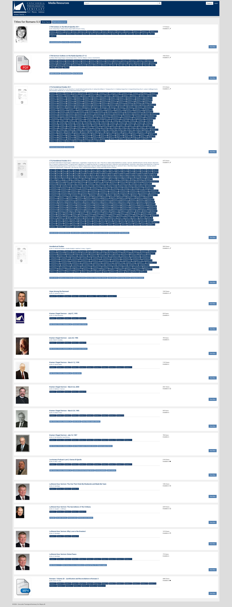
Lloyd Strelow (147, 164)
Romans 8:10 (98, 65)
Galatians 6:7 (144, 104)
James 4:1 (103, 222)
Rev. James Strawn (139, 164)
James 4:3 (116, 222)
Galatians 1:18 (70, 98)
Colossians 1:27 (130, 111)
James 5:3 (123, 224)
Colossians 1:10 (72, 109)
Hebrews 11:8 (119, 134)
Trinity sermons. (69, 147)
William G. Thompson (105, 89)
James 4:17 (104, 224)
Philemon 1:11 (108, 132)
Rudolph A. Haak (74, 248)
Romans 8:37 (155, 181)
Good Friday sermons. (79, 277)
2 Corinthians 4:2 (137, 267)
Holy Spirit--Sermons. (61, 517)
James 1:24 (67, 220)
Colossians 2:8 (62, 113)
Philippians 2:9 (105, 211)
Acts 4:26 (124, 174)
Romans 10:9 (134, 253)
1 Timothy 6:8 (86, 123)
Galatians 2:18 (88, 100)
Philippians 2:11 (123, 211)
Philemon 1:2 (147, 129)
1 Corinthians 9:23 (96, 262)
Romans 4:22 (69, 62)
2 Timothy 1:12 (139, 125)
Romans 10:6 (109, 253)
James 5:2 (117, 224)
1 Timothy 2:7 (53, 123)
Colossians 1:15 (119, 109)
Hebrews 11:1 (95, 134)
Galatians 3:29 (70, 102)
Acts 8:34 (113, 177)
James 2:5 (122, 220)
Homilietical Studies (56, 246)
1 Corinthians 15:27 (99, 186)
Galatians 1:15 (152, 95)
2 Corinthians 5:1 (54, 190)
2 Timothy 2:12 (97, 127)
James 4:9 (156, 222)
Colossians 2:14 (119, 113)
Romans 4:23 (77, 62)
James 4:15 (89, 224)
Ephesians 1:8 (127, 195)
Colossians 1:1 (96, 107)
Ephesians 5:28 (152, 206)
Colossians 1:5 (131, 107)
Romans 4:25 (93, 62)
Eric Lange (56, 167)
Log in (216, 3)
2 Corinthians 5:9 (133, 190)
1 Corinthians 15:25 (77, 186)
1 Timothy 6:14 (139, 123)
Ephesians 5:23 (107, 206)
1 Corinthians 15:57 (125, 93)
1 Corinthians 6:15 (103, 255)
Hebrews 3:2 (139, 211)
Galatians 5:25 (88, 104)
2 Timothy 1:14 (54, 127)
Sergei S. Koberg (138, 166)
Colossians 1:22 (82, 111)
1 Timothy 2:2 (115, 120)
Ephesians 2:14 (148, 197)
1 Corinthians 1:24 (91, 183)
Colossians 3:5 (62, 116)
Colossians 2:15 (128, 113)
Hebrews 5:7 (68, 215)
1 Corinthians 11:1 (140, 262)
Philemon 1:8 (84, 132)
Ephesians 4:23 (80, 204)
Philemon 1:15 (142, 132)
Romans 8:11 (106, 65)
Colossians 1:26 (121, 111)
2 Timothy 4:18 (138, 129)
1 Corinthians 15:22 (146, 183)
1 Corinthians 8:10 (84, 260)
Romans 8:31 (106, 181)
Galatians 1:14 (143, 95)
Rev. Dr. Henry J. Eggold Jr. (84, 248)
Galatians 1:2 (154, 93)
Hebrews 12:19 (96, 138)
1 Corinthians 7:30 (75, 258)
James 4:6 (136, 222)
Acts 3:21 (149, 172)
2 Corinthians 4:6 (131, 186)
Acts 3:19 (137, 172)
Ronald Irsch (86, 89)
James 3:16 (100, 33)
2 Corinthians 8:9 (123, 192)
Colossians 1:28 (140, 111)
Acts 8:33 (107, 177)
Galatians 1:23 (113, 98)
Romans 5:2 (60, 31)
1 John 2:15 (144, 33)
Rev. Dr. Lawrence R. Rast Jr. (120, 166)
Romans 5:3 (68, 31)
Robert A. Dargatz (87, 162)
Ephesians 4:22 (71, 204)
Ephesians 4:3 (141, 199)
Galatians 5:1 (79, 102)
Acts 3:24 (58, 174)
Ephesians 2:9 (122, 197)
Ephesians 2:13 (139, 197)
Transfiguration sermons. (137, 277)
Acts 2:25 (143, 170)
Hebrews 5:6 (60, 215)
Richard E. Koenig (80, 28)
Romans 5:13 (144, 583)
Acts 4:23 (105, 174)
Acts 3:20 (143, 172)
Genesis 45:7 (53, 296)
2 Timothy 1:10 (121, 125)
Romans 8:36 (147, 181)
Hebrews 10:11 (146, 215)
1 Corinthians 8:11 (94, 260)
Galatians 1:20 (88, 98)
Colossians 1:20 (63, 111)
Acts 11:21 (59, 179)
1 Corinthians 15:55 (103, 93)
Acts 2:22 (125, 170)
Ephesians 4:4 (150, 199)
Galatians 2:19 (96, 100)
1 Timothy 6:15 (148, 123)
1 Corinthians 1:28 (102, 296)
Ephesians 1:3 (85, 195)
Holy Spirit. (52, 517)
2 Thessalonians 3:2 (115, 118)
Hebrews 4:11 (83, 213)
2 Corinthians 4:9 (54, 188)
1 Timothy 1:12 (54, 120)
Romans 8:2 (146, 62)
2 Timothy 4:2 (53, 129)
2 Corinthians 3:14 (75, 267)
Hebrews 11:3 (111, 134)
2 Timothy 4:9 (111, 129)
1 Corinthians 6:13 (82, 255)
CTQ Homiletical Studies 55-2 (60, 161)
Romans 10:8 (126, 253)
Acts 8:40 (149, 177)
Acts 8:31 (94, 177)
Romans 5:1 (53, 31)
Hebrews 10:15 (70, 217)
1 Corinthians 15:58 (136, 93)
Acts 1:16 (58, 170)
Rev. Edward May (55, 28)
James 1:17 (120, 217)
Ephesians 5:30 (63, 208)
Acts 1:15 (52, 170)
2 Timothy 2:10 (79, 127)
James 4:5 (129, 222)
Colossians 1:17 (138, 109)
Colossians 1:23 (92, 111)
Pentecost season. (72, 517)
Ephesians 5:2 (133, 204)
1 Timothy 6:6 (70, 123)
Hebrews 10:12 (154, 215)
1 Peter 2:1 (113, 65)
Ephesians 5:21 (89, 206)
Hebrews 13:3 (61, 141)
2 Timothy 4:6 (86, 129)
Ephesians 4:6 (61, 202)
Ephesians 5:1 (125, 204)
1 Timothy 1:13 (63, 120)
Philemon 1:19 (70, 134)
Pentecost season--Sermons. (57, 147)
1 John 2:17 (53, 36)
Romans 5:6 (90, 31)
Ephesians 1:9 (135, 195)
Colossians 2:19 (112, 296)
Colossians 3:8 (89, 116)
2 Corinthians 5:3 (74, 190)
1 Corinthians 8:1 (96, 258)
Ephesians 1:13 (63, 197)
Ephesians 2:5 (88, 197)
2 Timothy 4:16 (120, 129)
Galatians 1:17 (62, 98)
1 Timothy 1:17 (98, 120)
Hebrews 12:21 (113, 138)
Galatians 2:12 (139, 98)
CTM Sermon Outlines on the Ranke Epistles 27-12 (68, 56)
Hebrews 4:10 (75, 213)
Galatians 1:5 (69, 95)
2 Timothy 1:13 (148, 125)
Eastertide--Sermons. (64, 233)
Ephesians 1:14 (71, 197)
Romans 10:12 (53, 255)
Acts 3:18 (131, 172)
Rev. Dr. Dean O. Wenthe (57, 89)
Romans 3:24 (61, 60)
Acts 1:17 (64, 170)
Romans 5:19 (85, 585)
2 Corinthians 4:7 (141, 186)
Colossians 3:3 (155, 113)
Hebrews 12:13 (79, 138)
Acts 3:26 (70, 174)
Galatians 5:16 (53, 33)
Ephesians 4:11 (79, 202)
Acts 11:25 (86, 179)
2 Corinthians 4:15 (117, 188)
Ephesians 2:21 (107, 199)
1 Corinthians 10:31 (107, 262)
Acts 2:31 (70, 172)
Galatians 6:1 (96, 104)
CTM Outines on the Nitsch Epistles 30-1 (64, 27)
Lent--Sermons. (65, 42)
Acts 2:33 (82, 172)
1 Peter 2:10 (66, 67)
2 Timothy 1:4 (70, 125)
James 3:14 (86, 33)
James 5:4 (130, 224)
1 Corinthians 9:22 (86, 262)
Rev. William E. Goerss (86, 57)
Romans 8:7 (75, 65)
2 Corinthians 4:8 (150, 186)
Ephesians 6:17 (143, 208)
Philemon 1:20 (78, 134)
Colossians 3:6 (71, 116)
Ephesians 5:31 (71, 208)
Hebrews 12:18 (88, 138)
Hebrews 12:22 (122, 138)
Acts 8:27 (70, 177)
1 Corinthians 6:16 (114, 255)
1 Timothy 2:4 (132, 120)
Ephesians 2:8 (113, 197)
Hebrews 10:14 (62, 217)
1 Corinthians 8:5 (135, 258)
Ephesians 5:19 (71, 206)
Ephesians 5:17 (54, 206)
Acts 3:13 (107, 172)
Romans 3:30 (109, 60)
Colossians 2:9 (71, 113)
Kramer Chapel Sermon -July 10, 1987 (63, 435)
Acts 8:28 (76, 177)
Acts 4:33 (58, 177)
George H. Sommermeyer (67, 57)
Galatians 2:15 (62, 100)
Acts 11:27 (99, 179)
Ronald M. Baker (55, 162)
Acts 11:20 (52, 179)
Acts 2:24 (137, 170)
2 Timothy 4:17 (129, 129)
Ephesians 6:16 (134, 208)
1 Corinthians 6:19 (145, 255)
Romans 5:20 (93, 585)
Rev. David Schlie (120, 164)
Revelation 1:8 (78, 226)
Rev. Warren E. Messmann (152, 162)
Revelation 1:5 (53, 226)
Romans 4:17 (134, 60)
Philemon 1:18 (61, 134)
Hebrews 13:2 (53, 141)
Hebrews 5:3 (145, 213)
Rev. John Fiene (73, 167)
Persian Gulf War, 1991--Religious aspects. (95, 565)
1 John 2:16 (151, 33)
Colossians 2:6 (149, 111)
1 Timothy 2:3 (123, 120)
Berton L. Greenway (147, 166)
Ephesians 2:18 (80, 199)
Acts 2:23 (131, 170)
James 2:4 (116, 220)
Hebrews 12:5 (119, 136)
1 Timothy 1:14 (71, 120)
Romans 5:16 (61, 585)
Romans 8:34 (130, 181)
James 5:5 (137, 224)
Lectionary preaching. (55, 42)
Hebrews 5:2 (138, 213)
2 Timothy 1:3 (62, 125)
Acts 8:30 (88, 177)
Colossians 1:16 (129, 109)
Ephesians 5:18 (63, 206)
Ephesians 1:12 (54, 197)
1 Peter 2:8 (52, 67)
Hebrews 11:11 (144, 134)
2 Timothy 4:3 (61, 129)
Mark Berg (60, 166)
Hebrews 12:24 (139, 138)
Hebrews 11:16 (79, 136)
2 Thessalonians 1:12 (91, 118)
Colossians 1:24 (102, 111)
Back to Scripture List (59, 22)
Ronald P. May (110, 166)
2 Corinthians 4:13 (96, 188)
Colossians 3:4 (53, 116)
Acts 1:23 (101, 170)
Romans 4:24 (85, 62)
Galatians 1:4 (61, 95)
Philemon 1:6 (69, 132)
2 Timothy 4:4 (70, 129)
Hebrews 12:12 (70, 138)
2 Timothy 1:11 (130, 125)
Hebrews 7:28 (137, 215)
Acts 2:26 (149, 170)
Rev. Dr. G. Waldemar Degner (118, 89)
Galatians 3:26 (148, 100)
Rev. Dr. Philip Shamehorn (57, 315)
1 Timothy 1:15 (80, 120)
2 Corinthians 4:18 (148, 188)
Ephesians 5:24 (116, 206)
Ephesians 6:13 (107, 208)
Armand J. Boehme (64, 167)
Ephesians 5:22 (98, 206)
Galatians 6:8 (152, 104)
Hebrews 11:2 (103, 134)
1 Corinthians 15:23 (55, 186)
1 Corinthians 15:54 (92, 93)
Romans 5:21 (101, 585)
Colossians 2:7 (53, 113)
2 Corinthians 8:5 (84, 192)
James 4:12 (67, 224)
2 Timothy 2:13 (106, 127)
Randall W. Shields (57, 90)
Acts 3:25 (64, 174)
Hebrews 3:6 (60, 213)
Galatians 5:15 (153, 31)
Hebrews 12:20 (105, 138)
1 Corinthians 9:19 (54, 262)
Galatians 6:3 (112, 104)
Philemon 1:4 (53, 132)
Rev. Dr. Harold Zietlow (77, 89)
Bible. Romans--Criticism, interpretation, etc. (60, 324)
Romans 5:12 (136, 583)
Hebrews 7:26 (122, 215)
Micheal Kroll (89, 167)
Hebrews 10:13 (53, 217)
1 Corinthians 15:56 (114, 93)
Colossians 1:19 (54, 111)
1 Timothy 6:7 (78, 123)
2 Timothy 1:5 (79, 125)
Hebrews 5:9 (82, 215)
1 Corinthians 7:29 (65, 258)
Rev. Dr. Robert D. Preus (56, 412)
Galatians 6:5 (128, 104)
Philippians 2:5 (71, 211)
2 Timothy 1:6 (87, 125)
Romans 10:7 (117, 253)
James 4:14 (82, 224)
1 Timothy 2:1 (107, 120)
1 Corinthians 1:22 (70, 183)
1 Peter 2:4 (132, 65)
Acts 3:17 (125, 172)
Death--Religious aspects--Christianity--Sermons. (85, 446)
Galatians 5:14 (145, 31)
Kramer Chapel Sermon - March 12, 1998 (64, 362)
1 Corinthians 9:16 (126, 260)
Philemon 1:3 (154, 129)
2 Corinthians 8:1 (153, 190)
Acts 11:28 (106, 179)
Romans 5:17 (69, 585)
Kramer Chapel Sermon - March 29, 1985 (64, 411)
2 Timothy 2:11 (88, 127)
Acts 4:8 (76, 174)
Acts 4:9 (82, 174)
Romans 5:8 (105, 31)
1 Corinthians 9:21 (75, 262)
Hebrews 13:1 (148, 138)
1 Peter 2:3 (126, 65)
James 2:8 (129, 220)
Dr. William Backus (64, 28)
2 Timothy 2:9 (70, 127)
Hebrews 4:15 (115, 213)
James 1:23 (60, 220)
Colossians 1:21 (73, 111)
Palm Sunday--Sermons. (86, 233)
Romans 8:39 (61, 183)
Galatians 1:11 (118, 95)
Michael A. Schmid (129, 164)
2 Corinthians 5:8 (123, 190)
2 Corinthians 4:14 (106, 188)
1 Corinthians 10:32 (118, 262)
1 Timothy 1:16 (89, 120)
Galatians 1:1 (146, 93)
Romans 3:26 (77, 60)
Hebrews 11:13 (53, 136)
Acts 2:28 (52, 172)
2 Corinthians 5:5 (93, 190)
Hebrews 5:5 (53, 215)
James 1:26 (82, 220)
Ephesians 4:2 (133, 199)
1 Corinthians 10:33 (130, 262)
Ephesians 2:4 (80, 197)
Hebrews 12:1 (87, 136)
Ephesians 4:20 (54, 204)
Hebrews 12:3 (103, 136)
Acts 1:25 (113, 170)
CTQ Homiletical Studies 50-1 (60, 87)
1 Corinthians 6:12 (71, 255)
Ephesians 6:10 (80, 208)
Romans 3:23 (53, 60)
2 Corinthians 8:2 (54, 192)
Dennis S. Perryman (68, 166)
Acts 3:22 (155, 172)
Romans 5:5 (83, 31)
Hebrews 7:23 (98, 215)
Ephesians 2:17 (71, 199)
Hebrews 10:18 (96, 217)
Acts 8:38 (137, 177)
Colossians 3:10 (107, 116)
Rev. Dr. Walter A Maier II (110, 162)
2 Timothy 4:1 (150, 127)
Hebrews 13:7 (93, 141)
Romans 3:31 (117, 60)
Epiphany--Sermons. (55, 73)
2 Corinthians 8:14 (144, 192)
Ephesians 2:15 (54, 199)
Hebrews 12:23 (131, 138)
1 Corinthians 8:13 (115, 260)
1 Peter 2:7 (152, 65)
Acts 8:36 (125, 177)
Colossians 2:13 (109, 113)
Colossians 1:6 (140, 107)
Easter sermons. (54, 233)
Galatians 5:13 (136, 31)
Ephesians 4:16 (123, 202)
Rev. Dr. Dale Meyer (55, 486)
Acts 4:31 (154, 174)
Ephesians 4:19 (150, 202)
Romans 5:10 (120, 31)
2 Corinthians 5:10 (143, 190)
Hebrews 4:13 (99, 213)
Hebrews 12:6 (127, 136)
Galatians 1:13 (135, 95)
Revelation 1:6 (61, 226)
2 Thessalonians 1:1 (127, 116)
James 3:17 (108, 33)
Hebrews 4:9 (68, 213)
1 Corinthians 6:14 (93, 255)
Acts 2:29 (58, 172)
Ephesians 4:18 (141, 202)
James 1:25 (75, 220)
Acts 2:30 (64, 172)
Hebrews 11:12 (152, 134)
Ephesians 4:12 (88, 202)
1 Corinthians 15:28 (110, 186)
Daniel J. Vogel (79, 162)
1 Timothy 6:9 (95, 123)
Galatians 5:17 (62, 33)
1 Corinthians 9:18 (147, 260)
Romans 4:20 (53, 62)
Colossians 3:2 (146, 113)
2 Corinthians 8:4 (74, 192)
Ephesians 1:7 (118, 195)
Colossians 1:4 (123, 107)
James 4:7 (143, 222)
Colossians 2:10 (81, 113)
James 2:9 (135, 220)
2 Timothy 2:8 (62, 127)
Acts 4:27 (130, 174)
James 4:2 (110, 222)
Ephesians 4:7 (70, 202)
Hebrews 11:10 (135, 134)
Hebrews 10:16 (79, 217)
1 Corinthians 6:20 (54, 258)
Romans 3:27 (85, 60)
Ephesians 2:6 (97, 197)
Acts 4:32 (52, 177)
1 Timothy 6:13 (130, 123)
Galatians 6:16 (87, 107)
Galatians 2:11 (131, 98)
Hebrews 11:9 (127, 134)
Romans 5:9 (112, 31)
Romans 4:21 (61, 62)
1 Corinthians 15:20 (124, 183)
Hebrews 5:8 (75, 215)
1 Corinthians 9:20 (65, 262)
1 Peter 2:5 (139, 65)
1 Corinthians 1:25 (102, 183)
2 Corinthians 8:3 (64, 192)
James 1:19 (135, 217)
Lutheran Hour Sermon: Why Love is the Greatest (67, 531)
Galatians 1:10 (109, 95)
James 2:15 (53, 222)
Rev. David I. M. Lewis (56, 580)
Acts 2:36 (101, 172)
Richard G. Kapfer (81, 90)
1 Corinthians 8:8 (64, 260)
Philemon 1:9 (92, 132)
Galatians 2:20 (105, 100)
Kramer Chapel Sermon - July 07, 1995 (63, 313)
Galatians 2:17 (79, 100)
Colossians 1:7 (149, 107)
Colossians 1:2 (105, 107)
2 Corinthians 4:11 (74, 188)
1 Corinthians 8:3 (116, 258)
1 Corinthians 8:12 (105, 260)
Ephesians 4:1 (125, 199)
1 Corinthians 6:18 (135, 255)
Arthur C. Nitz (77, 57)
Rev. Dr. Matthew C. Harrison (58, 389)
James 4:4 (123, 222)
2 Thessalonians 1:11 (78, 118)
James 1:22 (53, 220)
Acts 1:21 (88, 170)
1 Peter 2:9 (59, 67)
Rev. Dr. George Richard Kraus (132, 89)
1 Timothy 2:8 (61, 123)
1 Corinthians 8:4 (126, 258)
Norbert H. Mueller (65, 248)
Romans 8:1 (138, 62)
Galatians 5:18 (70, 33)
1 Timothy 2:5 (140, 120)
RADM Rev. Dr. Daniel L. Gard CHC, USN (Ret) (126, 162)
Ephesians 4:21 (63, 204)
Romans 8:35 (138, 181)
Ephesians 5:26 (134, 206)
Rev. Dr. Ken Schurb (67, 89)
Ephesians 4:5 (53, 202)
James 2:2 (102, 220)
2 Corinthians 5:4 (84, 190)
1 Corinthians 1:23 (81, 183)
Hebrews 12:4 (111, 136)
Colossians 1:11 (81, 109)
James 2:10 (143, 220)
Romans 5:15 (53, 585)
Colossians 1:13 (100, 109)
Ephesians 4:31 (107, 204)
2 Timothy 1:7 (95, 125)
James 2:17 (67, 222)
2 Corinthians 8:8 (113, 192)
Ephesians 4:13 (97, 202)
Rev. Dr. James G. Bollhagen (147, 89)
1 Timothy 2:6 (148, 120)
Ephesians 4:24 (89, 204)
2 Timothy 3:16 (133, 127)
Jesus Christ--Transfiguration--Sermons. (97, 277)
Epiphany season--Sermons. (66, 277)
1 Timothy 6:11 (113, 123)
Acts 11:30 (119, 179)
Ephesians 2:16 (63, 199)
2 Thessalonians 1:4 (55, 118)
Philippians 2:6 (80, 211)
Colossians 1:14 (110, 109)
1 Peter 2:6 (145, 65)
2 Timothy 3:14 (115, 127)
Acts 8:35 (119, 177)
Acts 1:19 (76, 170)
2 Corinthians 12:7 (154, 192)
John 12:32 (60, 296)
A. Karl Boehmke (96, 57)
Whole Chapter (46, 22)
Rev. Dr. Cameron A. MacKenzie (57, 164)
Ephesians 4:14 (105, 202)
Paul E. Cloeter (112, 164)
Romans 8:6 (68, 65)
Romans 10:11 (151, 253)
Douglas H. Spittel (71, 162)
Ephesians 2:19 (89, 199)
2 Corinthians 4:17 (138, 188)
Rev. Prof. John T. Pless (98, 162)
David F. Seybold (78, 164)
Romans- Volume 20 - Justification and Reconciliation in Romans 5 (74, 579)
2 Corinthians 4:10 (64, 188)
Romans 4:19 (150, 60)
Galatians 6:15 (78, 107)
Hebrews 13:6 (85, 141)
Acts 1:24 (107, 170)
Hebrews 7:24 (106, 215)
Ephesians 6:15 (125, 208)
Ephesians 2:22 (116, 199)
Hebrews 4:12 (91, 213)
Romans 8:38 (53, 183)
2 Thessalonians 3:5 (150, 118)
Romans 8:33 (122, 181)
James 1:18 (128, 217)
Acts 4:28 (136, 174)
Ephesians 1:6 (110, 195)
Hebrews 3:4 (154, 211)
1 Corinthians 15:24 (66, 186)
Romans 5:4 (75, 31)
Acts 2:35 (94, 172)
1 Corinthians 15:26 (88, 186)
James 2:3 (109, 220)
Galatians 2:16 (70, 100)
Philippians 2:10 (114, 211)
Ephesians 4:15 (114, 202)
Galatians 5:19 (139, 102)
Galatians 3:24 (131, 100)
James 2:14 (150, 220)
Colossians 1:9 (62, 109)
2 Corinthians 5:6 (103, 190)
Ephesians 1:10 (144, 195)
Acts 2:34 (88, 172)
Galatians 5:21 (53, 104)
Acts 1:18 (70, 170)
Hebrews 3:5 (53, 213)
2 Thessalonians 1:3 (151, 116)
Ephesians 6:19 (54, 211)
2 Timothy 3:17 (142, 127)
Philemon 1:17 (53, 134)
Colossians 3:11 (117, 116)
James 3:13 (79, 33)
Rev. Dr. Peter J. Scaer (56, 461)
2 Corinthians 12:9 (65, 195)
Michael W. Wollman (111, 167)
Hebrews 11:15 (70, 136)
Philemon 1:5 (61, 132)
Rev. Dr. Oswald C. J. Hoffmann (58, 509)
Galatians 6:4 (120, 104)
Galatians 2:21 (113, 100)
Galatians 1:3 (53, 95)
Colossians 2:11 (90, 113)
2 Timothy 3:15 (124, 127)
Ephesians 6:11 (89, 208)
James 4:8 (149, 222)
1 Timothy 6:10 (104, 123)
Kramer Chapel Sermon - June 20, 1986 (63, 338)
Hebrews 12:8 (143, 136)
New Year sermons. (77, 73)
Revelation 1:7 (70, 226)
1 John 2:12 (122, 33)
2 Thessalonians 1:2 (139, 116)
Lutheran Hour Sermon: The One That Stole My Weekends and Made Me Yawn (77, 484)
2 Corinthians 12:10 (76, 195)
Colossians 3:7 (80, 116)
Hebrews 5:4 (153, 213)
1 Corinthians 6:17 (124, 255)
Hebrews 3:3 (146, 211)
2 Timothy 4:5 (78, 129)
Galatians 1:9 (101, 95)
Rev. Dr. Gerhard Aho (95, 89)
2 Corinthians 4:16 (127, 188)
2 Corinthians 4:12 (85, 188)
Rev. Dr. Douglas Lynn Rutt (89, 164)
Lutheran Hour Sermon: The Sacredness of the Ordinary (70, 507)
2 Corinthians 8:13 (133, 192)
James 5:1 (110, 224)
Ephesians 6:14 (116, 208)
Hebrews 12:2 (95, 136)
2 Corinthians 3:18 (117, 267)
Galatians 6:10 (61, 107)
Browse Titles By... (19, 14)
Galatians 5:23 (70, 104)
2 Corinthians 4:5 (121, 186)
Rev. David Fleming (65, 437)
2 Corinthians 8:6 (93, 192)
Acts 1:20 (82, 170)
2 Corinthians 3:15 (86, 267)
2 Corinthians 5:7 (113, 190)
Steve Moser (130, 166)
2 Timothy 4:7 (95, 129)
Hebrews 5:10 (90, 215)
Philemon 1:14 (133, 132)
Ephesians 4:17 (132, 202)
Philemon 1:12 (117, 132)
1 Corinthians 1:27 (91, 296)
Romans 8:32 (114, 181)
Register (209, 3)
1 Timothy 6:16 (54, 125)
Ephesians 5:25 (125, 206)
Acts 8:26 (64, 177)
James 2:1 (96, 220)
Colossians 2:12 (100, 113)
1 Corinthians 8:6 (145, 258)
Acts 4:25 (117, 174)
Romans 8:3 (153, 62)
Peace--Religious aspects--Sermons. (91, 421)
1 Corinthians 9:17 (136, 260)
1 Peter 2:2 (119, 65)
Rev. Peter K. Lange (81, 167)
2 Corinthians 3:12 (54, 267)
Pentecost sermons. (114, 233)
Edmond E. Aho (141, 162)
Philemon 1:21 (87, 134)
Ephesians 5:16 (151, 204)
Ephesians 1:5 (102, 195)
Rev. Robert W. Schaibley (100, 166)
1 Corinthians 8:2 (106, 258)
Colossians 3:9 (98, 116)
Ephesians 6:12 (98, 208)
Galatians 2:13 (148, 98)
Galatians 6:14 (70, 107)
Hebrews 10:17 (88, 217)
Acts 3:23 (52, 174)
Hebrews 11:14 (62, 136)
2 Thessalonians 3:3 (126, 118)
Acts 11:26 (93, 179)
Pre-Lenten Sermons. (75, 42)
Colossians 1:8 (53, 109)
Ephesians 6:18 (152, 208)
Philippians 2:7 (88, 211)
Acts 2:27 (155, 170)
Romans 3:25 (69, 60)
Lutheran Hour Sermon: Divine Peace (62, 554)
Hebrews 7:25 (114, 215)
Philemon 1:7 (76, 132)
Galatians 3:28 (62, 102)
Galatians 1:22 (105, 98)
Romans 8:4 (53, 65)
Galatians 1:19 (79, 98)
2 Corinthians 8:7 (103, 192)
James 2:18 (75, 222)
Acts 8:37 (131, 177)
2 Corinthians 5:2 (64, 190)
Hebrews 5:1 (131, 213)
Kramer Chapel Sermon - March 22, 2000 (64, 387)
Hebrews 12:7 (135, 136)
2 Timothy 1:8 (104, 125)
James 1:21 (149, 217)
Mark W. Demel (63, 162)
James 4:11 (60, 224)
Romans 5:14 (152, 583)
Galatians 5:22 (62, 104)
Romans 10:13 (62, 255)
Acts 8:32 (101, 177)
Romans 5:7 (98, 31)
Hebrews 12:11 (62, 138)
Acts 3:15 (119, 172)
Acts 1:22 (94, 170)
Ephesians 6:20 (63, 211)
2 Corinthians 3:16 (96, 267)
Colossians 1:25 (111, 111)
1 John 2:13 (129, 33)
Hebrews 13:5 (77, 141)
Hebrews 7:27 (130, 215)
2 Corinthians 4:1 (128, 267)
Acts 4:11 (93, 174)
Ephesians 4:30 (98, 204)
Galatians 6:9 (53, 107)
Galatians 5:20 (147, 102)
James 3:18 (115, 33)
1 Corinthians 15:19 (113, 183)
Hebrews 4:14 (107, 213)
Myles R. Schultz (97, 167)
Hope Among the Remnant (59, 291)
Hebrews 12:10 (53, 138)
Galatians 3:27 (53, 102)
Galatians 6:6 (136, 104)
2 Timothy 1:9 (112, 125)
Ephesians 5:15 (142, 204)
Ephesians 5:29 (54, 208)
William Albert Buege (56, 57)
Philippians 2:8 (97, 211)
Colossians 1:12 (91, 109)
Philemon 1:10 (100, 132)
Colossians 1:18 (148, 109)
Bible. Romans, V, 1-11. (55, 565)
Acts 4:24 (111, 174)
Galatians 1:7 (85, 95)
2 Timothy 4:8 (103, 129)
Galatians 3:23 (122, 100)
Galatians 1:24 (122, 98)
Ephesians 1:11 (153, 195)
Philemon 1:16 (150, 132)
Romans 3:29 (101, 60)
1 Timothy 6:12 (122, 123)
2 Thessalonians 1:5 (67, 118)
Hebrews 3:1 (132, 211)
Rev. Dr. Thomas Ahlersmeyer (69, 90)
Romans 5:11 (128, 31)
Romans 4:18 (142, 60)
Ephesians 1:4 (93, 195)
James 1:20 (142, 217)
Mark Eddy (103, 167)
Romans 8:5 (60, 65)
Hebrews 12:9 (151, 136)
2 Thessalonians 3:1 (103, 118)
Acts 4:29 (142, 174)
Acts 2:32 (76, 172)
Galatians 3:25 (139, 100)
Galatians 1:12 (126, 95)
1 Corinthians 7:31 (86, 258)
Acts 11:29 (113, 179)
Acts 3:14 (113, 172)
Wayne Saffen (72, 28)
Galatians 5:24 (79, 104)
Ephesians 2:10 (130, 197)
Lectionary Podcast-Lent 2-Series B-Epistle (65, 460)
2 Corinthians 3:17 (107, 267)
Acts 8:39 (143, 177)
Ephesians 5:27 (143, 206)
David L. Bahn (90, 166)
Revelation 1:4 (151, 224)
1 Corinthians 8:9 (74, 260)
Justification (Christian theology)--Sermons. (83, 470)
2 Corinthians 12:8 (54, 195)
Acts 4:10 (87, 174)
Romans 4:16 (126, 60)
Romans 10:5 (101, 253)
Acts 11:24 (79, 179)
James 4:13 (75, 224)
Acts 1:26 (119, 170)
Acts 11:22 (66, 179)
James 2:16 (60, 222)
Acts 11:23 (72, 179)
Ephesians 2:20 (98, 199)
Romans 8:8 (83, 65)
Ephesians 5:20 (80, 206)
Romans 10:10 (142, 253)
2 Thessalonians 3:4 (138, 118)
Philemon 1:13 (125, 132)
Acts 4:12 (99, 174)
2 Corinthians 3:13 (65, 267)
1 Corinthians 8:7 (54, 260)
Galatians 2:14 (53, 100)
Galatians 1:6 (77, 95)
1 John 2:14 (137, 33)
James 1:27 (89, 220)
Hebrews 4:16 (123, 213)
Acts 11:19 (156, 177)
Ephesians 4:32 (116, 204)
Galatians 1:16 (53, 98)
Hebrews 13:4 (69, 141)
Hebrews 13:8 (101, 141)
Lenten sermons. (75, 233)
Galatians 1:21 (96, 98)
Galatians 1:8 (93, 95)
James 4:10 (53, 224)
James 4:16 (96, 224)
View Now (212, 47)
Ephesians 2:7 (105, 197)
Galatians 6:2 (104, 104)
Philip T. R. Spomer (69, 164)
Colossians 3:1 (137, 113)
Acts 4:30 (148, 174)
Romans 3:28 (93, 60)
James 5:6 (143, 224)
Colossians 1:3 (114, 107)
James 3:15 (93, 33)
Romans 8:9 (90, 65)
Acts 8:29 (82, 177)
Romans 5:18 (77, 585)
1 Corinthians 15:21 (135, 183)
